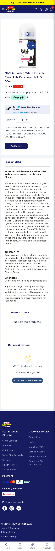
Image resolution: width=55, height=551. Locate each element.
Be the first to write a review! (28, 380)
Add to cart (16, 146)
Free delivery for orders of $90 (30, 3)
